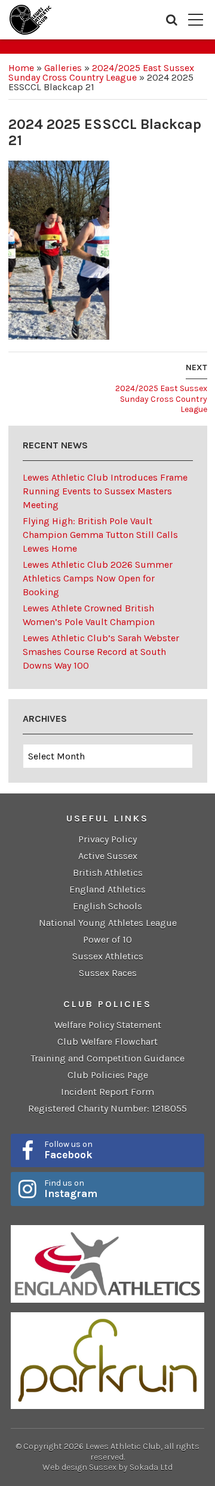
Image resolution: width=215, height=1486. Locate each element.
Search (171, 20)
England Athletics (107, 889)
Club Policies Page (107, 1075)
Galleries (63, 67)
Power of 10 (107, 939)
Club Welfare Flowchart (107, 1041)
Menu (195, 20)
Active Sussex (107, 856)
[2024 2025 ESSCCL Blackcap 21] (58, 249)
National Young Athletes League (108, 922)
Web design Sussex (79, 1467)
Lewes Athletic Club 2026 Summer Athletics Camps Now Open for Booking (98, 578)
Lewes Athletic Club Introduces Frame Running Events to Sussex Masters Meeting (105, 491)
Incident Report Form (107, 1091)
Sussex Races (108, 973)
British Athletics (108, 872)
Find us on (70, 1188)
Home (21, 67)
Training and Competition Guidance (107, 1058)
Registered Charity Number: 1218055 (107, 1108)
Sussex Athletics (107, 956)
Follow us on (68, 1150)
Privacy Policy (107, 839)
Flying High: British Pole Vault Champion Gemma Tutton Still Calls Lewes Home (100, 534)
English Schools (107, 906)
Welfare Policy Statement (107, 1024)
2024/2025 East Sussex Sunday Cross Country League (101, 72)
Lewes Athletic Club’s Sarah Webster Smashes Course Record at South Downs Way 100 (101, 651)
